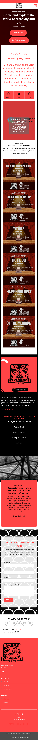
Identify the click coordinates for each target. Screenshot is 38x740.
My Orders (6, 682)
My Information (8, 689)
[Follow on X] (19, 623)
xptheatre (18, 629)
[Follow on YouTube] (30, 623)
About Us (6, 699)
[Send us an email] (24, 623)
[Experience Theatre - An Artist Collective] (19, 6)
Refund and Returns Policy (15, 735)
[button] (2, 5)
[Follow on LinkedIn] (22, 714)
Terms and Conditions (13, 733)
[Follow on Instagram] (13, 623)
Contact (6, 702)
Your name (7, 562)
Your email (7, 570)
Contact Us (28, 735)
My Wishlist (7, 685)
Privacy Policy (26, 733)
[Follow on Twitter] (20, 714)
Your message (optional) (11, 585)
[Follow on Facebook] (7, 623)
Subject (6, 577)
